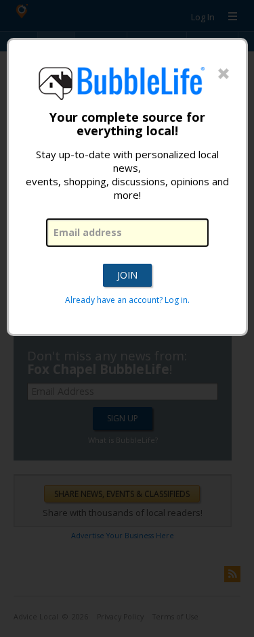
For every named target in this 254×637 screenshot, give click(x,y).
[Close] (223, 74)
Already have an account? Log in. (127, 300)
